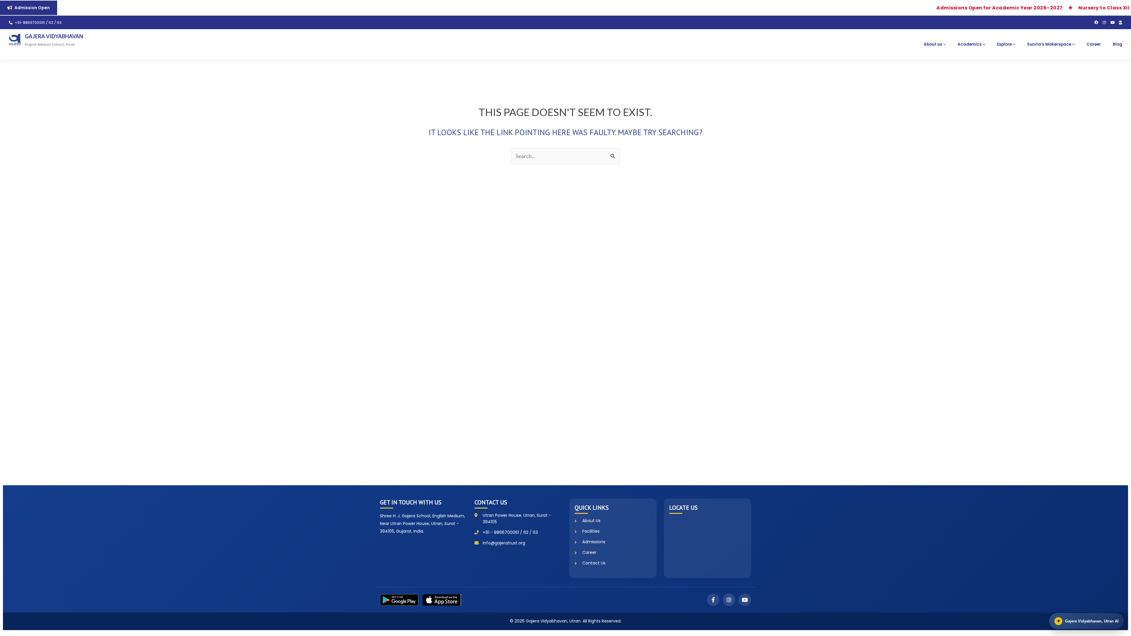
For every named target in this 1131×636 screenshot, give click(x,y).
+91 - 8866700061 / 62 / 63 (510, 532)
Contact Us (594, 563)
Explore (1004, 44)
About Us (591, 521)
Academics (970, 44)
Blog (1117, 44)
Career (1094, 44)
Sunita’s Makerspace (1049, 44)
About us (933, 44)
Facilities (591, 531)
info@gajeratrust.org (504, 543)
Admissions (593, 542)
